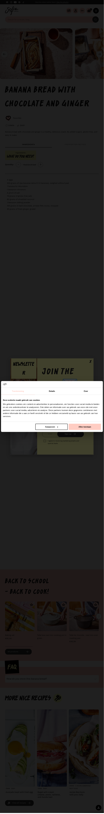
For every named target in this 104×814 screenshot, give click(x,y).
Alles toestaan (85, 427)
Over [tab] (86, 391)
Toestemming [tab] (18, 391)
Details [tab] (52, 391)
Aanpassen (50, 427)
